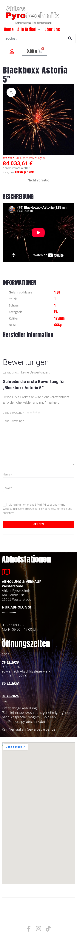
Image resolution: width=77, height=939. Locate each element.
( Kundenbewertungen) (30, 158)
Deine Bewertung (13, 412)
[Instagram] (38, 929)
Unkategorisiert (24, 172)
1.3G (57, 292)
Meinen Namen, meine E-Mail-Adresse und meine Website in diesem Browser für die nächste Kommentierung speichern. (37, 509)
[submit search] (70, 38)
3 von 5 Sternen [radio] (34, 412)
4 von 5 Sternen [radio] (36, 412)
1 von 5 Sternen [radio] (28, 412)
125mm (59, 318)
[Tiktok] (48, 929)
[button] (39, 29)
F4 (56, 311)
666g (58, 324)
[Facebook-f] (29, 929)
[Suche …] (39, 38)
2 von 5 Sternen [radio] (31, 412)
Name (7, 474)
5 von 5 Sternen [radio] (39, 412)
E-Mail (7, 488)
